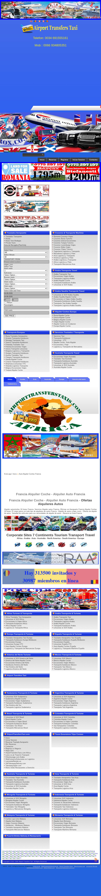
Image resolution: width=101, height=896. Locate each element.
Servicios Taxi (59, 336)
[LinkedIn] (41, 680)
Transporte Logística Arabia (64, 278)
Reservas (52, 160)
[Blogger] (6, 685)
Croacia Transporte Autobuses (17, 362)
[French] (89, 851)
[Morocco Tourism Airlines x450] (50, 458)
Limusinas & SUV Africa (15, 619)
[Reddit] (11, 685)
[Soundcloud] (26, 680)
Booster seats (9, 277)
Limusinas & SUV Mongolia (16, 798)
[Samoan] (38, 856)
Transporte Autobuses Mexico (65, 665)
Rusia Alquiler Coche (61, 315)
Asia (34, 379)
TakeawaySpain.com (13, 766)
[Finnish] (86, 851)
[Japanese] (53, 853)
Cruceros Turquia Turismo (63, 243)
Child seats (8, 286)
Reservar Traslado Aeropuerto (17, 742)
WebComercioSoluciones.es (49, 866)
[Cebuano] (43, 851)
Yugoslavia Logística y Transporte (67, 251)
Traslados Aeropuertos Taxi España (67, 638)
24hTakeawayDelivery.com (16, 763)
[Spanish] (65, 856)
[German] (8, 853)
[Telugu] (84, 856)
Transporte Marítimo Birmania (65, 830)
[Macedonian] (79, 853)
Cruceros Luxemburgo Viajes (65, 245)
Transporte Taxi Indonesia (63, 807)
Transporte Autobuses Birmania (66, 825)
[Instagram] (31, 680)
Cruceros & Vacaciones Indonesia (66, 803)
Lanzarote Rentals (91, 866)
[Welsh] (15, 858)
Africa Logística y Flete (62, 262)
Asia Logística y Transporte (64, 256)
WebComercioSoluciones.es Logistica (20, 759)
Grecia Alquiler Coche (62, 317)
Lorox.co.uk (36, 866)
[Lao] (68, 853)
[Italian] (50, 853)
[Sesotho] (49, 856)
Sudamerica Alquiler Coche (16, 699)
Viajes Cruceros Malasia (15, 823)
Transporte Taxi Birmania (63, 827)
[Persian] (16, 856)
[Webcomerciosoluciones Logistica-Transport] (26, 211)
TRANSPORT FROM (12, 259)
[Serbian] (46, 856)
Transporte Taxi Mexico (63, 667)
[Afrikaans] (8, 851)
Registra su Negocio (13, 749)
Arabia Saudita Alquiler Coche (65, 297)
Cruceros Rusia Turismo (63, 239)
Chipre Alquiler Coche (62, 322)
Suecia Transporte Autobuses (17, 342)
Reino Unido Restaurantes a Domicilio (20, 768)
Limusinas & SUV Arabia (63, 285)
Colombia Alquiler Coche (63, 719)
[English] (4, 851)
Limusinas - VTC (60, 340)
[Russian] (34, 856)
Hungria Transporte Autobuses (17, 353)
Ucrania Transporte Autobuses (17, 338)
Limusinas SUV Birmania (63, 819)
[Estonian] (80, 851)
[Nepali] (4, 856)
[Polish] (19, 856)
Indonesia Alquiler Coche (63, 800)
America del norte (79, 379)
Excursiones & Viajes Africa (16, 621)
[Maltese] (83, 853)
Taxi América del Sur (13, 705)
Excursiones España (61, 642)
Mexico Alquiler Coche (62, 660)
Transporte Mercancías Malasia (18, 830)
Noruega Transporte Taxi (15, 340)
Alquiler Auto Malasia (14, 821)
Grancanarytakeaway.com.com (65, 867)
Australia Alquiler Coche (63, 367)
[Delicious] (46, 680)
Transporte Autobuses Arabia (65, 283)
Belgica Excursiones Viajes (16, 368)
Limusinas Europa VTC (14, 644)
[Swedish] (77, 856)
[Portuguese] (23, 856)
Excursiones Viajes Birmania (65, 823)
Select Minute (9, 255)
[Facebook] (6, 680)
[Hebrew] (28, 853)
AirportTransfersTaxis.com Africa (18, 753)
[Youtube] (21, 680)
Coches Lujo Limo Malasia (16, 819)
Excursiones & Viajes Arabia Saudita (68, 299)
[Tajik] (80, 856)
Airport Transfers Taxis (66, 866)
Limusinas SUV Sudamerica (16, 697)
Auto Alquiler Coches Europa (16, 646)
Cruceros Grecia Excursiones (65, 241)
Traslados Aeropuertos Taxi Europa (19, 638)
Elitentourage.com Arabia (15, 757)
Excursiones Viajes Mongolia (17, 803)
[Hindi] (32, 853)
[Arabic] (15, 851)
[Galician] (93, 851)
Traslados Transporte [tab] (14, 237)
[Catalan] (39, 851)
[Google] (16, 680)
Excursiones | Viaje (61, 345)
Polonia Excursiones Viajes (16, 347)
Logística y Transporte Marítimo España (69, 648)
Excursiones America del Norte (17, 663)
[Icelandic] (39, 853)
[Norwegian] (8, 856)
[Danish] (69, 851)
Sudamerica (12, 384)
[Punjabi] (27, 856)
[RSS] (26, 685)
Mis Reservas (11, 744)
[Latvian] (72, 853)
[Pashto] (12, 856)
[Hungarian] (36, 853)
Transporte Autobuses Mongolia (18, 805)
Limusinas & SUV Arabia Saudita (66, 295)
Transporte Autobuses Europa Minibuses (21, 640)
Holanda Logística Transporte (17, 366)
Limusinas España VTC (63, 644)
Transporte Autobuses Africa (16, 624)
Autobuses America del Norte (17, 665)
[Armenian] (19, 851)
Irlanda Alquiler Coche (14, 359)
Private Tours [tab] (11, 243)
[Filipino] (83, 851)
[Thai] (87, 856)
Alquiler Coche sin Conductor (65, 324)
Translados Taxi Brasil (14, 726)
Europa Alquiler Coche (62, 326)
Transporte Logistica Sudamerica (18, 707)
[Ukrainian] (94, 856)
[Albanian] (12, 851)
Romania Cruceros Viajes (63, 237)
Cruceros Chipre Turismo (63, 249)
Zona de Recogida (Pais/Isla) (15, 245)
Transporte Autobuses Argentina (66, 703)
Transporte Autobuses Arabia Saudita (68, 301)
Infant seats (8, 282)
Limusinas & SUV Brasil (15, 717)
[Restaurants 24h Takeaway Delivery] (26, 196)
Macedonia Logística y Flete (64, 254)
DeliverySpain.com (49, 867)
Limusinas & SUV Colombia (64, 717)
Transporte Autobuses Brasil (16, 724)
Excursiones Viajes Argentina (65, 701)
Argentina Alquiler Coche (63, 699)
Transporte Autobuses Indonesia (66, 805)
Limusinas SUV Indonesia (63, 798)
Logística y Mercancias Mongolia (18, 809)
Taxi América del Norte (14, 667)
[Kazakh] (57, 853)
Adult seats (8, 268)
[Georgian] (4, 853)
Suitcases (8, 273)
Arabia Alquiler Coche (62, 281)
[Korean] (61, 853)
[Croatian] (61, 851)
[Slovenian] (57, 856)
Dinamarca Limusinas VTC (16, 364)
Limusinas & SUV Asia (62, 784)
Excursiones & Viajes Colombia (66, 722)
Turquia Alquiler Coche (14, 370)
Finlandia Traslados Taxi (15, 345)
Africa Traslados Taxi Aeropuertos (18, 617)
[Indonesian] (43, 853)
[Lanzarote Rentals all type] (26, 227)
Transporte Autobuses (62, 338)
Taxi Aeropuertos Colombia (64, 726)
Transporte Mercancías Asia (64, 264)
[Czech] (65, 851)
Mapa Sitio (10, 751)
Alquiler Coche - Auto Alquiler (65, 342)
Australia (47, 379)
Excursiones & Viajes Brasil (16, 722)
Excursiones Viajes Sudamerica (18, 701)
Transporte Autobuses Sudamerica (19, 703)
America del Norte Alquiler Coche (18, 660)
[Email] (21, 685)
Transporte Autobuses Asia (64, 780)
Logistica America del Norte (16, 669)
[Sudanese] (68, 856)
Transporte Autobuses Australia (65, 361)
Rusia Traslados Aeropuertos (16, 336)
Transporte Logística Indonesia (65, 809)
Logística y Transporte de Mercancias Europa (23, 648)
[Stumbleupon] (16, 685)
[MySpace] (41, 685)
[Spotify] (31, 685)
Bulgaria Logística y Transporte (17, 351)
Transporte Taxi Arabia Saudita (65, 303)
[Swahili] (72, 856)
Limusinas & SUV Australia (64, 365)
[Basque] (27, 851)
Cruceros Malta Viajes (62, 247)
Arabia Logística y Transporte (65, 260)
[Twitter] (11, 680)
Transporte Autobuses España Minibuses (69, 640)
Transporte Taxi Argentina (63, 707)
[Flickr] (36, 685)
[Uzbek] (8, 858)
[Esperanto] (77, 851)
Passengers (8, 305)
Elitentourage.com (79, 866)
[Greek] (12, 853)
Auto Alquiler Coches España (65, 646)
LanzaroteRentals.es (13, 761)
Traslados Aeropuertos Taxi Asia (66, 778)
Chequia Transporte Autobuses (17, 357)
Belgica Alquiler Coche (62, 320)
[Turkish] (90, 856)
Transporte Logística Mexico (64, 669)
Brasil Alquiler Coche (13, 719)
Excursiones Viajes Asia (63, 782)
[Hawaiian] (24, 853)
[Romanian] (30, 856)
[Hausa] (20, 853)
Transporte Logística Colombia (65, 728)
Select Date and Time (12, 291)
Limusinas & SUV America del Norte (19, 658)
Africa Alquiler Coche (13, 626)
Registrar (64, 160)
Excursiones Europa (13, 642)
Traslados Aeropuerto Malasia (17, 827)
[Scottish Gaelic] (42, 856)
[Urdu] (4, 858)
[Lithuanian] (75, 853)
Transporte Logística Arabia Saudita (67, 305)
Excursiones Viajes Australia (64, 357)
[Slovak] (53, 856)
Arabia (22, 379)
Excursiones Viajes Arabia (64, 276)
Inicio (42, 160)
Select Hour (8, 250)
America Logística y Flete (63, 258)
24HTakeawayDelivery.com (35, 867)
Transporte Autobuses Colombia (66, 724)
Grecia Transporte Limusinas (16, 349)
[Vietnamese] (11, 858)
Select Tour (8, 266)
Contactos (93, 160)
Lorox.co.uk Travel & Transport (17, 755)
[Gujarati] (16, 853)
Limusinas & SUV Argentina (64, 697)
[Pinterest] (36, 680)
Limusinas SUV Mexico (63, 658)
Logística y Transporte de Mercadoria (68, 347)
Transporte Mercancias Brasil (17, 728)
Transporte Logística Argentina (65, 705)
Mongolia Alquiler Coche (15, 800)
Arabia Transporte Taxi (62, 274)
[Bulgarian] (35, 851)
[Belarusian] (31, 851)
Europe (61, 379)
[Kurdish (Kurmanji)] (65, 853)
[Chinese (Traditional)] (56, 851)
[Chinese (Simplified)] (49, 851)
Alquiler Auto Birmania (62, 821)
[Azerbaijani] (23, 851)
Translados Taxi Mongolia (15, 807)
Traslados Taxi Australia (63, 359)
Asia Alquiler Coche (61, 786)
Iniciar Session (79, 160)
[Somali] (61, 856)
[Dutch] (73, 851)
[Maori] (87, 853)
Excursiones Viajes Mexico (64, 663)
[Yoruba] (19, 858)
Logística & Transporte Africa (17, 628)
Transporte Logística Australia (65, 363)
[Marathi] (91, 853)
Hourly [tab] (8, 239)
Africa (10, 379)
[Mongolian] (95, 853)
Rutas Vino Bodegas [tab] (13, 241)
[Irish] (47, 853)
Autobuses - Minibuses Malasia (17, 825)
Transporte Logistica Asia (63, 788)
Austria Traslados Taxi (14, 355)
